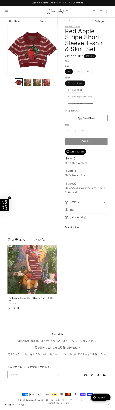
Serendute (30, 400)
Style (72, 21)
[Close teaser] (9, 197)
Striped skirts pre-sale (81, 104)
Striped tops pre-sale (81, 97)
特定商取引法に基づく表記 (59, 403)
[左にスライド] (10, 82)
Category (100, 21)
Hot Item (14, 21)
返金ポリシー (61, 400)
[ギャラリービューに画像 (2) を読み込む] (28, 82)
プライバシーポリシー (78, 400)
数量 (67, 124)
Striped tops (76, 84)
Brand (43, 21)
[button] (6, 11)
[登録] (58, 374)
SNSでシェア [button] (74, 227)
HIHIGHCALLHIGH (72, 26)
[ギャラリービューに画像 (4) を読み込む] (46, 82)
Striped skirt (76, 90)
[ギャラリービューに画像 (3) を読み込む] (37, 82)
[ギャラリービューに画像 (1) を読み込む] (18, 82)
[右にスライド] (54, 82)
